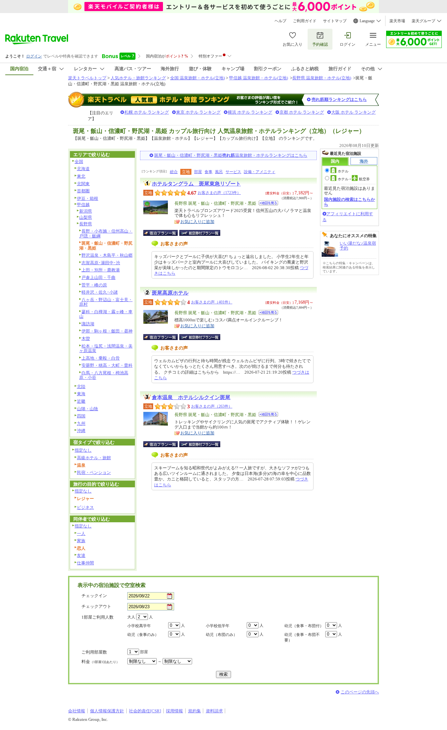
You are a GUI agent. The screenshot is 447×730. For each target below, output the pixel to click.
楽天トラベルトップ (87, 77)
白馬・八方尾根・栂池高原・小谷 (103, 375)
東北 (81, 176)
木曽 (85, 338)
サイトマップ (335, 21)
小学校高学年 (139, 626)
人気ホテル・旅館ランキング (138, 77)
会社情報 (76, 710)
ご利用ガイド (304, 21)
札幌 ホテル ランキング (146, 112)
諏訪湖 (87, 323)
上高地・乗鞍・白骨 (100, 358)
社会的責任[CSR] (145, 710)
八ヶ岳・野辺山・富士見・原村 (106, 302)
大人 (131, 617)
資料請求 (214, 710)
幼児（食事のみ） (143, 634)
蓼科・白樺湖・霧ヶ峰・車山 (106, 314)
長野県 (85, 223)
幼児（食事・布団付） (304, 626)
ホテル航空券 (354, 179)
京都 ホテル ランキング (301, 112)
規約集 (194, 710)
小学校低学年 (217, 626)
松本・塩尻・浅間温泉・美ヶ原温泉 (106, 348)
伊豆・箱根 (87, 198)
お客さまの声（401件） (211, 302)
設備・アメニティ (259, 172)
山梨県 (85, 217)
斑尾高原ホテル (170, 293)
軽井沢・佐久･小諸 (99, 292)
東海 (81, 393)
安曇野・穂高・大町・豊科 (107, 365)
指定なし (83, 450)
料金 (100, 661)
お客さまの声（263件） (211, 406)
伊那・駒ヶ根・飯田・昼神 (107, 331)
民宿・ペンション (94, 472)
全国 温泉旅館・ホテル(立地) (197, 77)
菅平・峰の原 (94, 285)
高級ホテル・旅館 (94, 457)
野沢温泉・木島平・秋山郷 (107, 255)
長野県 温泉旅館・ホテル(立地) (321, 77)
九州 (81, 423)
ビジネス (85, 507)
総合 (174, 172)
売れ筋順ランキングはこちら (339, 99)
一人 (81, 533)
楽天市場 (397, 21)
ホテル (343, 171)
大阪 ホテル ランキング (353, 112)
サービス (233, 172)
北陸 (81, 386)
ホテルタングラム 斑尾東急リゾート (196, 184)
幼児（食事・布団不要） (302, 637)
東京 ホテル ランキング (198, 112)
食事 (208, 172)
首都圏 (83, 190)
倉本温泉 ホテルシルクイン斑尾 (191, 397)
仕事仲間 (85, 562)
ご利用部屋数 (94, 652)
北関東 (83, 183)
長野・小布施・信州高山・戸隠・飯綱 (106, 233)
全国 (79, 161)
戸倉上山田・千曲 (98, 277)
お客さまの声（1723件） (219, 192)
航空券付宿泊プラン (199, 233)
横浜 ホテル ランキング (250, 112)
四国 (81, 416)
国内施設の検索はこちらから (349, 201)
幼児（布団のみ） (221, 634)
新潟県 (85, 211)
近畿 (81, 401)
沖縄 (81, 430)
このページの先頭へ (360, 691)
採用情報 (174, 710)
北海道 (83, 168)
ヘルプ (280, 21)
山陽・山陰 (87, 408)
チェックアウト (96, 606)
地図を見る (268, 203)
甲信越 (83, 204)
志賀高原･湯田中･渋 (100, 262)
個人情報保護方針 (107, 710)
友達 (81, 555)
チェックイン (94, 595)
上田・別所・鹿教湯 (100, 270)
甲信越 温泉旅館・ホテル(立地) (258, 77)
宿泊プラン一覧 (163, 233)
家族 (81, 540)
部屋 (198, 172)
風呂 (219, 172)
